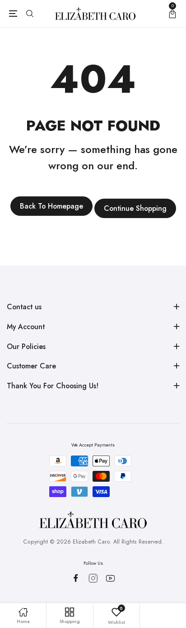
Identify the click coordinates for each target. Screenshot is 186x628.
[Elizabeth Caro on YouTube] (110, 578)
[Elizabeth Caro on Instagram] (93, 578)
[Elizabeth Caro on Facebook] (75, 577)
